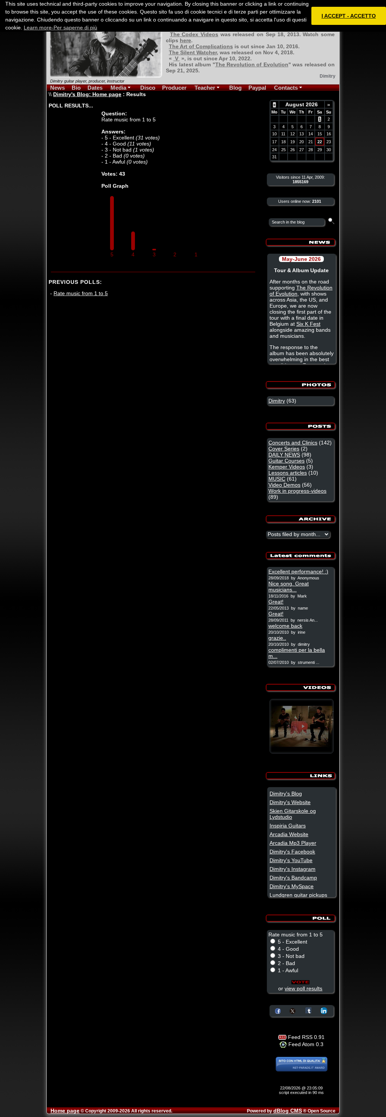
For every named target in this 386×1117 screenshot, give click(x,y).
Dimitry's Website (290, 802)
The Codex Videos (194, 34)
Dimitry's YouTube (291, 860)
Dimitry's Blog (286, 794)
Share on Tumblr (308, 1010)
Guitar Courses (286, 461)
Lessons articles (287, 473)
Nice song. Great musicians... (288, 587)
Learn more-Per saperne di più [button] (60, 28)
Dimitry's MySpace (292, 886)
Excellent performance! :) (298, 571)
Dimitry (276, 401)
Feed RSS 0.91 (305, 1037)
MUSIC (276, 479)
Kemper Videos (286, 467)
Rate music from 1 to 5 (81, 293)
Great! (275, 602)
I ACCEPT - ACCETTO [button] (349, 16)
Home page (65, 1111)
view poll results (303, 988)
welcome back (285, 626)
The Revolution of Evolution (251, 64)
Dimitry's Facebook (292, 852)
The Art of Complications (201, 46)
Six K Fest (308, 324)
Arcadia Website (289, 834)
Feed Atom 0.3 (305, 1044)
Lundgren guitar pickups (298, 895)
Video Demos (284, 485)
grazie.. (277, 638)
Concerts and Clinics (292, 443)
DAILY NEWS (284, 455)
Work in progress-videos (297, 491)
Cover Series (283, 449)
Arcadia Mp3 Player (293, 843)
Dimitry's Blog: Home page (87, 94)
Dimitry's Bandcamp (293, 878)
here (185, 40)
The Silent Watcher (193, 52)
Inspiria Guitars (288, 826)
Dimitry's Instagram (293, 869)
